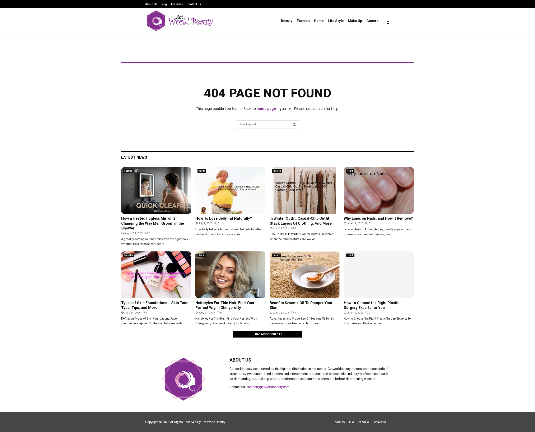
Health (202, 171)
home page (266, 108)
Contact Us (194, 4)
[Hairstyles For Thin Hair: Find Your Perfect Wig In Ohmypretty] (230, 274)
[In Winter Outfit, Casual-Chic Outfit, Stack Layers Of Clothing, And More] (305, 190)
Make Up (355, 21)
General (372, 21)
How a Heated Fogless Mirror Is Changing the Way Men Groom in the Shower (152, 223)
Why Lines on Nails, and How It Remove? (378, 218)
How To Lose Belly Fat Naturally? (223, 218)
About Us (151, 4)
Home (319, 21)
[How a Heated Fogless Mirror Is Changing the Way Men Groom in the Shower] (156, 190)
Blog (164, 4)
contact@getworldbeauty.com (267, 387)
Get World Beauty (213, 422)
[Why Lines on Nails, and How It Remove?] (379, 190)
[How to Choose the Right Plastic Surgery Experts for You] (379, 274)
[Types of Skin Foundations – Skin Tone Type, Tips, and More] (156, 274)
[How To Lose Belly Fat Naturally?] (230, 190)
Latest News (134, 157)
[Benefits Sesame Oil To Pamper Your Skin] (305, 274)
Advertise (176, 4)
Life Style (336, 21)
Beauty (287, 21)
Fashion (303, 21)
